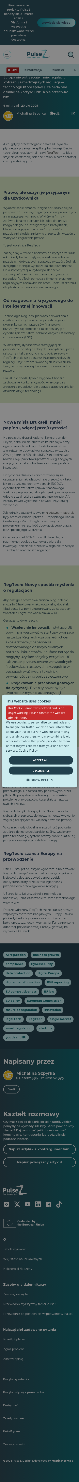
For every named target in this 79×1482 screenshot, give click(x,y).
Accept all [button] (41, 760)
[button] (40, 779)
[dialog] (39, 741)
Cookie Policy (28, 750)
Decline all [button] (40, 770)
